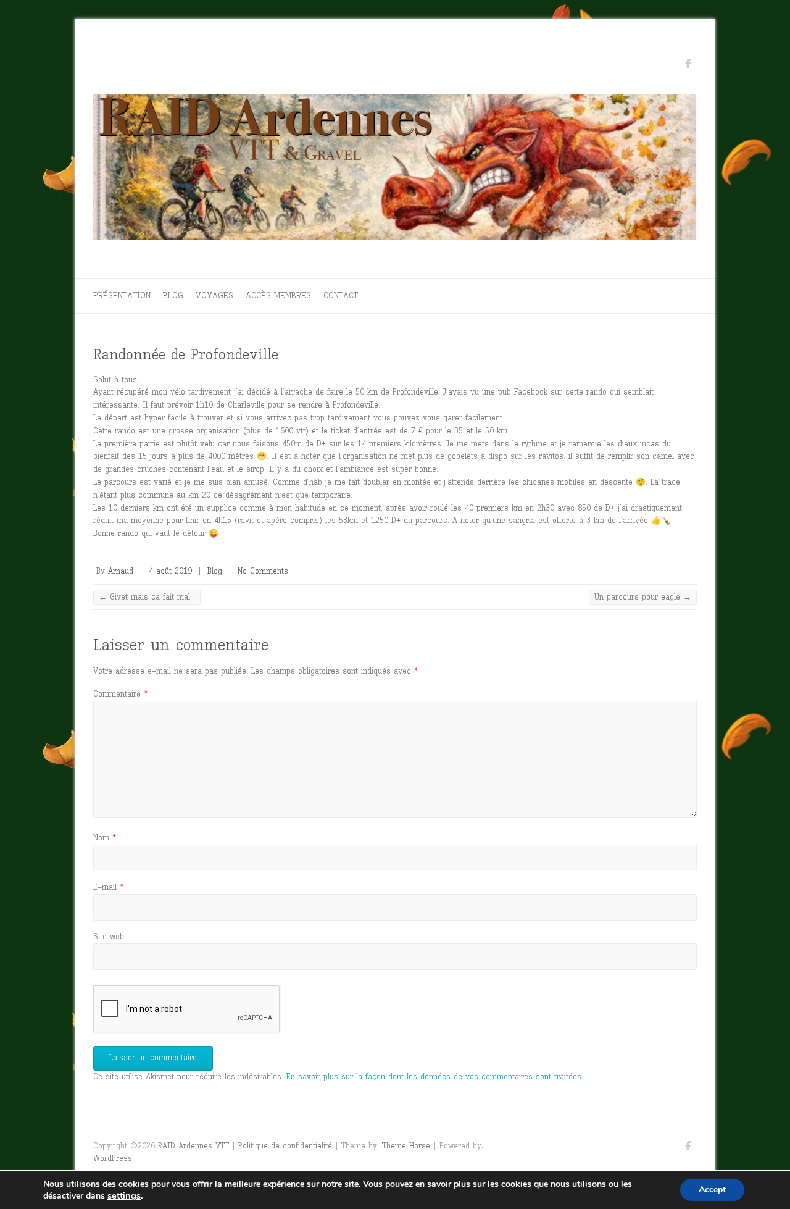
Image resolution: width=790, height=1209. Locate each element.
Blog (173, 295)
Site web (108, 936)
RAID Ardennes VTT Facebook (687, 65)
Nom (104, 837)
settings (124, 1195)
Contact (340, 295)
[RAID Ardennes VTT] (395, 170)
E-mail (108, 887)
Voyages (214, 295)
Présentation (122, 295)
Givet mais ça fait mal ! (147, 596)
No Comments (263, 570)
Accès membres (278, 295)
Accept (712, 1189)
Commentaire (120, 693)
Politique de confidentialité (285, 1145)
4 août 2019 (170, 570)
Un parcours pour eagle (642, 596)
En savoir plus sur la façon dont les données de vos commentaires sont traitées (433, 1076)
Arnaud (120, 570)
